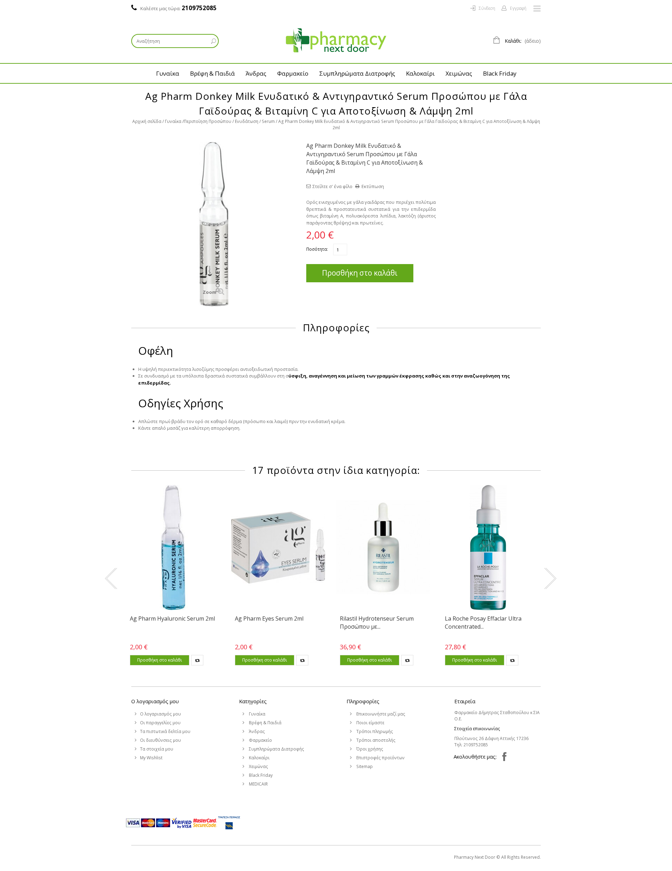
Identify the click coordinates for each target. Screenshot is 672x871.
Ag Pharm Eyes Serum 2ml (269, 618)
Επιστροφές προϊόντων (380, 758)
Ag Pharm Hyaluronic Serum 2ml (172, 618)
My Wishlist (151, 758)
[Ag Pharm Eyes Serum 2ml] (278, 547)
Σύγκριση (197, 660)
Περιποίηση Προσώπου (207, 121)
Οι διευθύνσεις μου (160, 740)
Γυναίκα (167, 73)
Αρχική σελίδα (146, 121)
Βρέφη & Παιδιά (212, 73)
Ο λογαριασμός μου (155, 701)
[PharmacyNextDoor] (336, 40)
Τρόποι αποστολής (375, 740)
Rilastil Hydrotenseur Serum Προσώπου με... (377, 622)
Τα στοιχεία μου (156, 749)
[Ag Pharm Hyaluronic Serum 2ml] (173, 547)
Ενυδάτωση (246, 121)
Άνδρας (256, 73)
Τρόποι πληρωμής (374, 731)
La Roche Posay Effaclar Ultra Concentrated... (483, 622)
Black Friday (499, 73)
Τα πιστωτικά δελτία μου (165, 731)
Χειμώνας (459, 73)
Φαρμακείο (292, 73)
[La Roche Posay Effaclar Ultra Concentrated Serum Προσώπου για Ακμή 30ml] (488, 547)
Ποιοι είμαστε (369, 723)
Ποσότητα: (317, 249)
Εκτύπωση (373, 186)
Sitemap (364, 766)
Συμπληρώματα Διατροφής (357, 73)
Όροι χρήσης (369, 749)
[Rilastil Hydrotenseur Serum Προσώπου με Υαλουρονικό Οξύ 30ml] (383, 547)
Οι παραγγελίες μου (160, 723)
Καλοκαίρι (420, 73)
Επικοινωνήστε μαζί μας (380, 714)
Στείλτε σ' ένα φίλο (332, 186)
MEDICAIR (258, 784)
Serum (268, 121)
